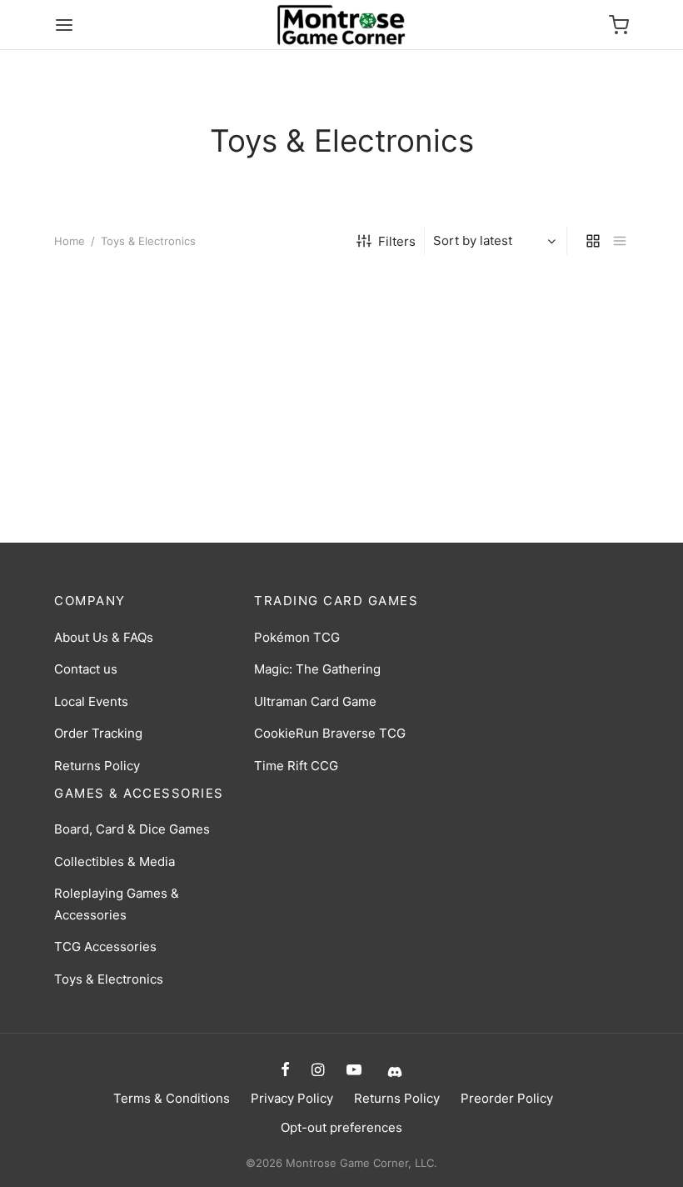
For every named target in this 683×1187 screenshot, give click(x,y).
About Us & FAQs (103, 637)
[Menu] (64, 25)
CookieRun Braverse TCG (330, 733)
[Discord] (392, 1070)
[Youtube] (354, 1070)
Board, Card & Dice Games (132, 829)
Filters (397, 241)
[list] (620, 241)
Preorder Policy (507, 1098)
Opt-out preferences (341, 1127)
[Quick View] (170, 410)
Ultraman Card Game (315, 701)
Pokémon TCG (297, 637)
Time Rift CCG (296, 766)
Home (69, 241)
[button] (113, 410)
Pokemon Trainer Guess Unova (125, 476)
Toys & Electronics (108, 979)
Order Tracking (98, 733)
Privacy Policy (292, 1098)
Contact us (85, 669)
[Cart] (619, 25)
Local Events (91, 701)
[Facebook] (285, 1070)
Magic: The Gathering (317, 669)
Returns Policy (97, 766)
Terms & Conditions (171, 1098)
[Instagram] (318, 1070)
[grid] (593, 241)
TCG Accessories (105, 946)
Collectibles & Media (114, 861)
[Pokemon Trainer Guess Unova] (141, 361)
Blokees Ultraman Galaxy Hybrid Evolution (327, 476)
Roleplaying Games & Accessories (116, 904)
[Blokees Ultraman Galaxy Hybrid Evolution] (341, 361)
